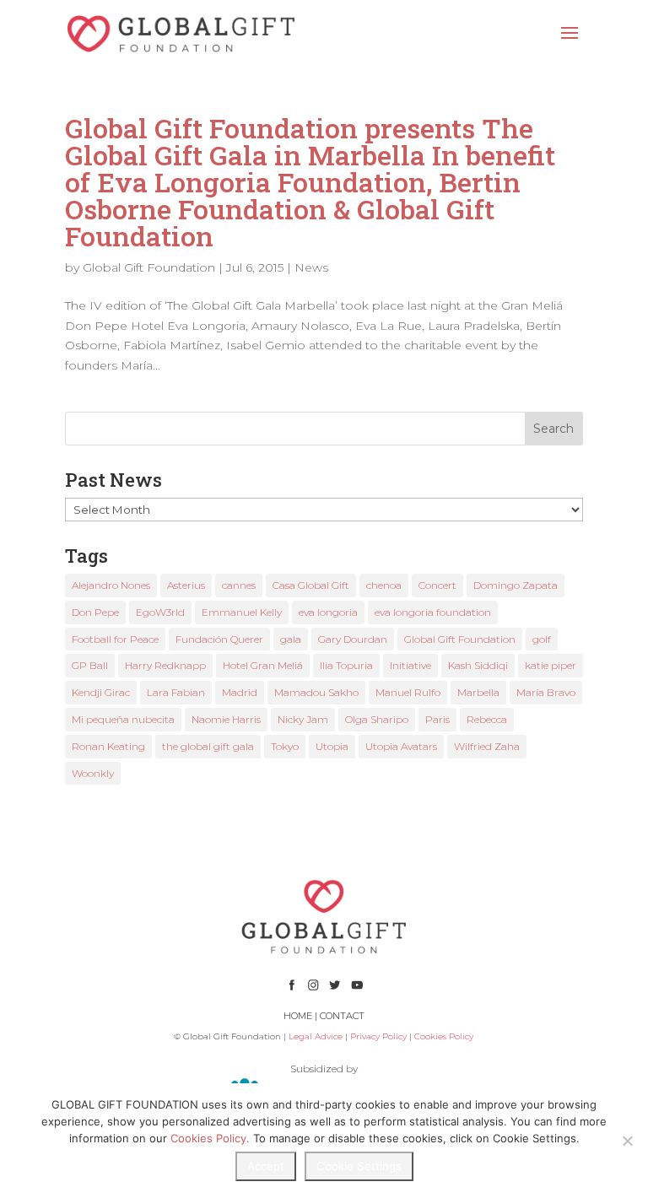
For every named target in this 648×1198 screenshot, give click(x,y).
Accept (265, 1166)
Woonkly (93, 773)
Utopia (332, 746)
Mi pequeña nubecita (123, 719)
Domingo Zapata (515, 585)
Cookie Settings (359, 1166)
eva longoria (328, 612)
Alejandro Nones (111, 585)
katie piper (550, 665)
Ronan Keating (108, 746)
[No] (626, 1140)
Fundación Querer (219, 639)
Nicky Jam (303, 719)
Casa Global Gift (311, 585)
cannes (239, 585)
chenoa (384, 585)
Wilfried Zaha (487, 746)
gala (290, 639)
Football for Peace (115, 639)
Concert (437, 585)
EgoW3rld (160, 612)
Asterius (186, 585)
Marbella (478, 692)
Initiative (410, 665)
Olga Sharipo (376, 719)
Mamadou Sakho (316, 692)
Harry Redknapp (165, 665)
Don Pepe (95, 612)
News (311, 267)
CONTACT (342, 1016)
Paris (437, 719)
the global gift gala (208, 746)
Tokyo (285, 746)
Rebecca (487, 719)
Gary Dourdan (352, 639)
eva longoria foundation (433, 612)
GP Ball (90, 665)
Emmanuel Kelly (242, 612)
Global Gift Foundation (149, 267)
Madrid (239, 692)
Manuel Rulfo (407, 692)
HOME (298, 1016)
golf (541, 639)
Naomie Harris (226, 719)
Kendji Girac (101, 692)
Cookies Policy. (210, 1138)
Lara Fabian (176, 692)
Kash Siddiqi (478, 665)
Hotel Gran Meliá (263, 665)
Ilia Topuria (346, 665)
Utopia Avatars (401, 746)
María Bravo (545, 692)
